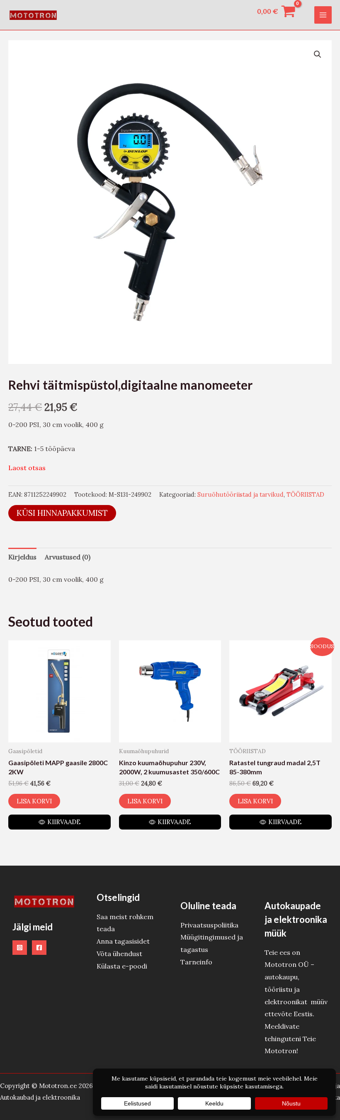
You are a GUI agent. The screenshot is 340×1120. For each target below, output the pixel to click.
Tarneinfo (196, 962)
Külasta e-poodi (122, 966)
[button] (317, 54)
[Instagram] (19, 947)
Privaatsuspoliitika (209, 925)
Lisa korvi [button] (34, 801)
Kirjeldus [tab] (22, 557)
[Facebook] (39, 947)
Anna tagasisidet (123, 941)
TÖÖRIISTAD (305, 494)
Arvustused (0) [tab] (67, 557)
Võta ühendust (119, 953)
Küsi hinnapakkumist (62, 513)
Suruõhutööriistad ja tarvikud (240, 494)
